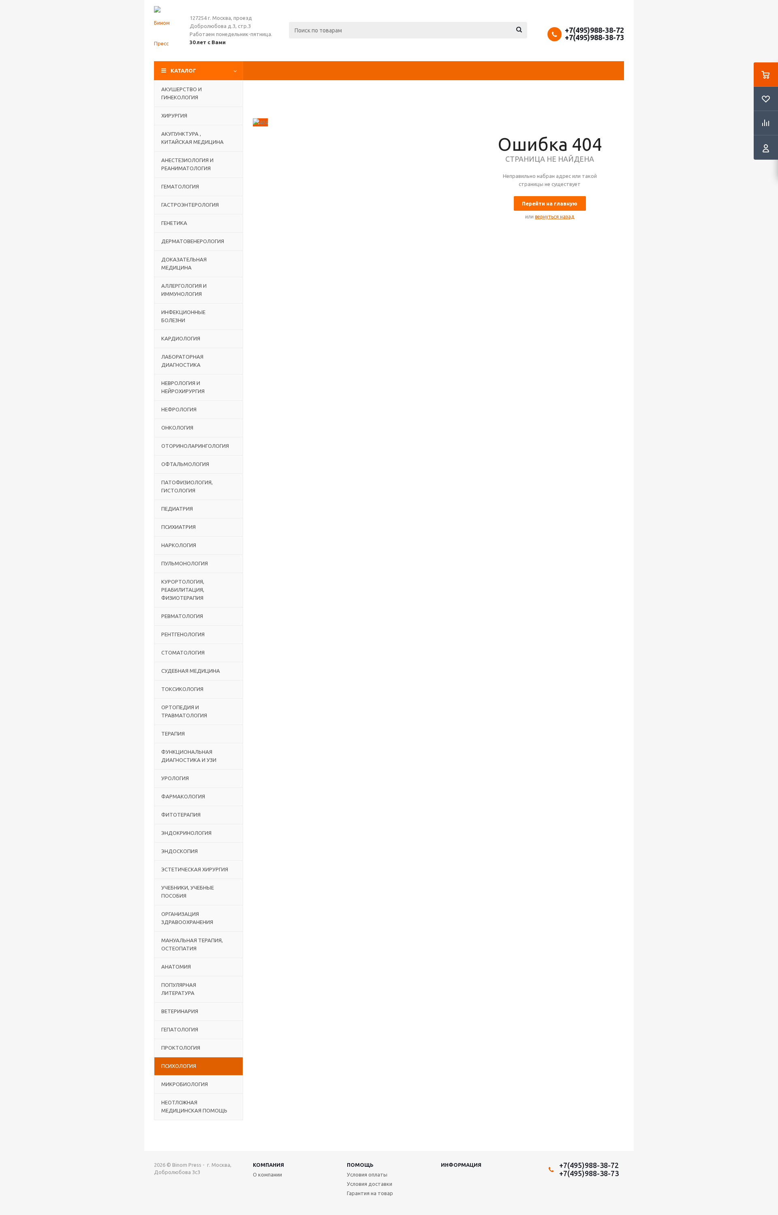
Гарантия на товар (370, 1193)
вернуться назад (554, 216)
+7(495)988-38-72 (594, 30)
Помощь (360, 1165)
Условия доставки (369, 1184)
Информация (461, 1165)
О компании (267, 1174)
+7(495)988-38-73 (594, 37)
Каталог (183, 70)
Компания (268, 1165)
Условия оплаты (367, 1174)
